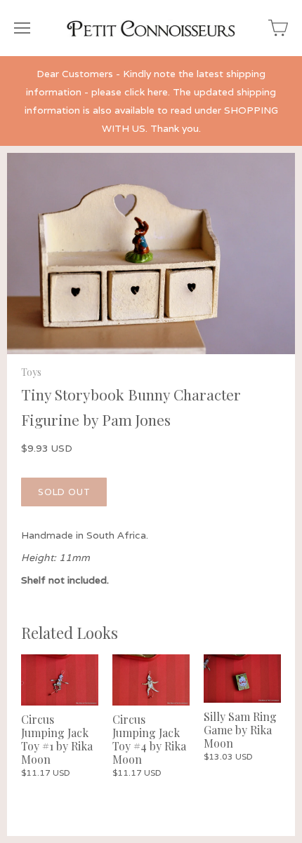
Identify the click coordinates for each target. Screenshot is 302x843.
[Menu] (22, 28)
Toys (31, 372)
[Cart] (278, 28)
